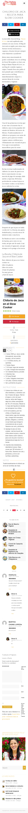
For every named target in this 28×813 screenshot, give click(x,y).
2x (7, 350)
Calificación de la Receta (23, 668)
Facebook (17, 484)
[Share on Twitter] (11, 24)
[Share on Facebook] (5, 24)
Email (22, 692)
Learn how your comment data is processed (11, 716)
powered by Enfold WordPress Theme (17, 810)
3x (10, 350)
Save (15, 510)
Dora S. (20, 499)
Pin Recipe (15, 321)
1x (4, 350)
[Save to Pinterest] (17, 24)
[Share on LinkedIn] (23, 24)
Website (22, 697)
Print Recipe (15, 34)
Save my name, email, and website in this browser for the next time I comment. (23, 710)
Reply (10, 589)
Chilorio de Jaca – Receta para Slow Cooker (14, 14)
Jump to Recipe (15, 30)
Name (22, 686)
